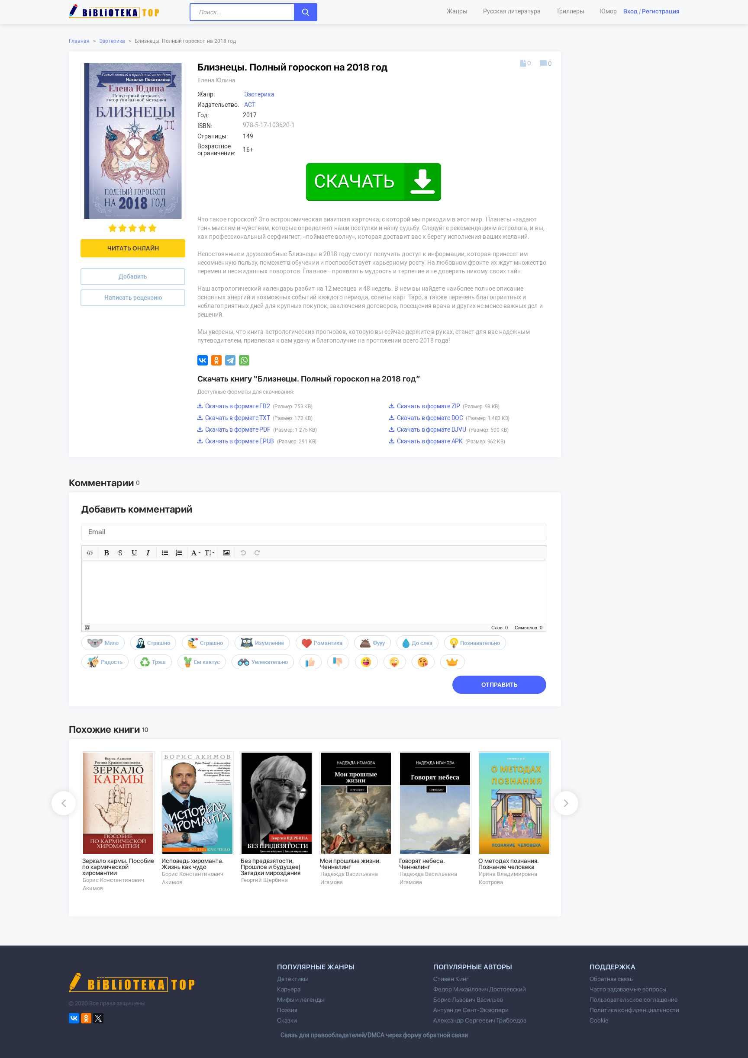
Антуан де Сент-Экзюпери (471, 1010)
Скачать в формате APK (450, 441)
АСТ (249, 104)
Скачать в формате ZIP (448, 406)
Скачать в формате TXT (258, 417)
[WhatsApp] (244, 360)
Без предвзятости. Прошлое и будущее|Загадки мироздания (270, 866)
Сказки (287, 1020)
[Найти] (305, 12)
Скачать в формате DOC (452, 417)
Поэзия (287, 1010)
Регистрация (660, 11)
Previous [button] (64, 803)
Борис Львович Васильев (468, 999)
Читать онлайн (133, 248)
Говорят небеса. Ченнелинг (422, 863)
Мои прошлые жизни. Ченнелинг (350, 863)
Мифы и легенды (300, 999)
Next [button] (566, 803)
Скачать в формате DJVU (452, 429)
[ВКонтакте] (202, 360)
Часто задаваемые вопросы (628, 989)
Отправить (499, 684)
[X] (98, 1018)
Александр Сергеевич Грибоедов (479, 1020)
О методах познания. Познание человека (508, 863)
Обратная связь (611, 978)
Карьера (288, 989)
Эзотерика (112, 41)
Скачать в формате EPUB (260, 441)
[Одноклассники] (216, 360)
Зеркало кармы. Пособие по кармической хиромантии (118, 866)
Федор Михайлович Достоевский (479, 989)
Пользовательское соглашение (634, 999)
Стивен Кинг (451, 978)
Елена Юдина (216, 80)
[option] (115, 821)
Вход (630, 11)
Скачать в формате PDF (260, 429)
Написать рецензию (133, 297)
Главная (79, 41)
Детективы (292, 978)
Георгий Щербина (264, 880)
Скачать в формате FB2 (258, 406)
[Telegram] (230, 360)
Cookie (599, 1020)
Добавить (133, 276)
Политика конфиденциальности (634, 1010)
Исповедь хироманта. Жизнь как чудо (192, 863)
